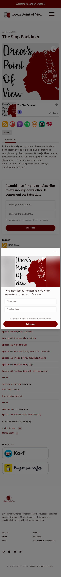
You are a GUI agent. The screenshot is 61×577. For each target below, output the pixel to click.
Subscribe (30, 324)
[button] (55, 251)
